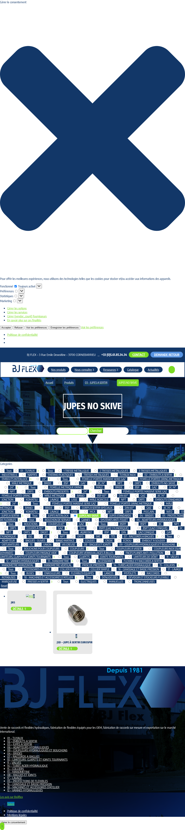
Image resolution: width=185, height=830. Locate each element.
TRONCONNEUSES (144, 581)
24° (44, 479)
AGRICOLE (86, 532)
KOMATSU (32, 499)
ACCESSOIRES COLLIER (37, 569)
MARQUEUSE (9, 581)
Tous (9, 471)
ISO (30, 536)
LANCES (108, 573)
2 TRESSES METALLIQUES (114, 471)
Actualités (153, 370)
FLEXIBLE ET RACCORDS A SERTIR (143, 561)
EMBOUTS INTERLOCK (14, 479)
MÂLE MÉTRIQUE (54, 495)
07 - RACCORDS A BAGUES (139, 536)
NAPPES (32, 475)
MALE (99, 487)
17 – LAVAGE (14, 778)
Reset (4, 586)
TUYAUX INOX (128, 475)
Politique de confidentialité (22, 335)
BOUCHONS (30, 524)
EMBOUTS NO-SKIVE (163, 483)
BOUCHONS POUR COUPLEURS (41, 549)
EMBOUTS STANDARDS (168, 499)
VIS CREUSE (68, 544)
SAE (98, 536)
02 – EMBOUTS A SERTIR (22, 741)
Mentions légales (17, 815)
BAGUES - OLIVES (35, 540)
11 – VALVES (14, 762)
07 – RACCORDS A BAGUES (23, 756)
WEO (169, 511)
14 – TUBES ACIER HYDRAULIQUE (27, 766)
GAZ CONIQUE (146, 532)
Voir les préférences (36, 327)
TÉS (113, 536)
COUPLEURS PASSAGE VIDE (41, 553)
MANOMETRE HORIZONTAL (17, 565)
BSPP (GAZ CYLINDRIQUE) (114, 528)
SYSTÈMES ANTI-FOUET (114, 520)
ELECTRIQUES (88, 581)
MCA (92, 511)
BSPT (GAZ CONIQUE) (155, 528)
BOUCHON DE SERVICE (58, 520)
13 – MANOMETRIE (18, 772)
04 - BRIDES (147, 515)
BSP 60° (101, 495)
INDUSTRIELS (9, 475)
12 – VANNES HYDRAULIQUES (25, 790)
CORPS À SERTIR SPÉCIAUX (97, 508)
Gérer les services (17, 312)
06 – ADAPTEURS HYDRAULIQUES (28, 747)
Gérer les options (17, 308)
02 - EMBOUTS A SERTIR (158, 475)
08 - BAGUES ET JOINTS (97, 544)
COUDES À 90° (35, 528)
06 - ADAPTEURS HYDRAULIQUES (156, 520)
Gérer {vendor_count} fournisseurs (27, 316)
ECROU (127, 540)
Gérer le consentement (13, 822)
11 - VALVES (173, 557)
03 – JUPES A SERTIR (19, 744)
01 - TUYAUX (27, 471)
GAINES (85, 520)
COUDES (90, 540)
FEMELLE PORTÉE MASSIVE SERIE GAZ (145, 491)
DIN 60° (123, 495)
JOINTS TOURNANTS (111, 557)
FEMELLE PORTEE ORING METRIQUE (161, 479)
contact (138, 355)
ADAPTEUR (8, 540)
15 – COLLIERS (15, 769)
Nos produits (58, 370)
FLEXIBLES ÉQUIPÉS (82, 573)
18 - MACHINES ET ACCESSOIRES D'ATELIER (48, 577)
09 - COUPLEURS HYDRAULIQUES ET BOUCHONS (147, 544)
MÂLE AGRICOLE (99, 499)
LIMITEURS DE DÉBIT (146, 557)
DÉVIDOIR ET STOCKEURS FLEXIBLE (148, 577)
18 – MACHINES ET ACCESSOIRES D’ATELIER (33, 787)
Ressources (109, 370)
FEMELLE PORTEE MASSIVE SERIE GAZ (104, 479)
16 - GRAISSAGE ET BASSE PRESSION (138, 569)
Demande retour (166, 355)
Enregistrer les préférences (65, 327)
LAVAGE (54, 499)
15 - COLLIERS (167, 565)
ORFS (138, 483)
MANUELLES (116, 581)
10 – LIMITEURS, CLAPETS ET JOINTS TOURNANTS (37, 759)
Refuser (18, 327)
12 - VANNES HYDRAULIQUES (22, 561)
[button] (92, 139)
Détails (18, 608)
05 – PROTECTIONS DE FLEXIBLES (27, 781)
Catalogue (133, 370)
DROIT (44, 532)
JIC (160, 524)
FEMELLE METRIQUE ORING (66, 487)
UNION (47, 544)
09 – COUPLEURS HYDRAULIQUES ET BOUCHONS (37, 750)
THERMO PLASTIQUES (60, 475)
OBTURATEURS (10, 544)
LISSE (74, 499)
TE (31, 544)
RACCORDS (153, 573)
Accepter (6, 327)
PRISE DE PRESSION (93, 565)
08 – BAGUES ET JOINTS (21, 775)
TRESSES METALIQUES (96, 475)
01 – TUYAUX (15, 738)
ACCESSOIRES (105, 561)
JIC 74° (101, 483)
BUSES (30, 573)
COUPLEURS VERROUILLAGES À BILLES (91, 553)
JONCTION (7, 499)
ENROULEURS (52, 573)
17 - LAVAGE (174, 569)
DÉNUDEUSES (110, 577)
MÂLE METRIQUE (22, 483)
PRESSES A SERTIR (38, 581)
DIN (123, 532)
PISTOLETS (130, 573)
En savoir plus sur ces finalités (24, 320)
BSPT (143, 524)
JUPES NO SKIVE (89, 515)
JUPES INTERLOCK (58, 515)
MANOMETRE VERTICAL (58, 565)
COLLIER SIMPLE (100, 569)
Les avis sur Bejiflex (11, 797)
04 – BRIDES (14, 753)
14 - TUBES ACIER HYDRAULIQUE (132, 565)
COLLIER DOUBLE (70, 569)
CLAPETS (84, 557)
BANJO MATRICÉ (65, 540)
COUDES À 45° (56, 524)
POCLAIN (149, 511)
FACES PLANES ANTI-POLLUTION (144, 553)
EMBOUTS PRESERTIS (56, 491)
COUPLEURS (77, 549)
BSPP (123, 524)
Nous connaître (83, 370)
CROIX (109, 540)
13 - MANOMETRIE (58, 561)
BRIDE (47, 483)
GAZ (83, 483)
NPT (119, 483)
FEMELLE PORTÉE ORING (16, 495)
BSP (66, 483)
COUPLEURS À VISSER (129, 549)
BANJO (81, 495)
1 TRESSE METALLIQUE (76, 471)
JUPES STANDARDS (120, 515)
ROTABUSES (8, 577)
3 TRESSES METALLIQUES (153, 471)
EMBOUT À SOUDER (153, 540)
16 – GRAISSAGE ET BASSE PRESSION (29, 784)
